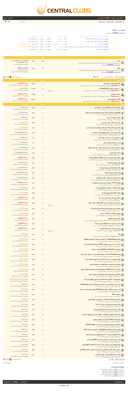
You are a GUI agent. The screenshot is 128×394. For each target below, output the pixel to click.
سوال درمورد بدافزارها (114, 218)
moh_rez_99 (21, 70)
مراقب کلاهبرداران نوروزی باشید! (111, 193)
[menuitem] (114, 18)
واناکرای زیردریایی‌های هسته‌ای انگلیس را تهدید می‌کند (104, 274)
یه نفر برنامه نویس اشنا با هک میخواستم (108, 178)
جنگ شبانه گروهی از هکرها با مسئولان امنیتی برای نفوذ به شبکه (101, 314)
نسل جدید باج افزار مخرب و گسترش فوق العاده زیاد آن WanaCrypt (100, 284)
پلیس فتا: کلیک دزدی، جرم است (110, 122)
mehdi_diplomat (113, 135)
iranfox (23, 88)
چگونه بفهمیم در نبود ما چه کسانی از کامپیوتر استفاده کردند (102, 259)
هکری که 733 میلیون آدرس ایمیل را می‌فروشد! (106, 183)
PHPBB (67, 385)
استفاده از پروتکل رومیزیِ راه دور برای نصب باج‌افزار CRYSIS (103, 324)
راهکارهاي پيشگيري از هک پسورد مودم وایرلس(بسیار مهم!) (103, 112)
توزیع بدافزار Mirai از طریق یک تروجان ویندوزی (106, 319)
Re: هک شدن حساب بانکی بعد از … (19, 61)
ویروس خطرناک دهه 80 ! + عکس (110, 213)
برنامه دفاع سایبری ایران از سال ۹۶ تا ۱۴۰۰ (108, 304)
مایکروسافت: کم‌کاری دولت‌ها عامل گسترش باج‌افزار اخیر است (102, 279)
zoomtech (114, 170)
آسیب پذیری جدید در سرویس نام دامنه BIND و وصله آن (103, 339)
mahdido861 (21, 62)
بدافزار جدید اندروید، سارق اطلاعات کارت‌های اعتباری (105, 264)
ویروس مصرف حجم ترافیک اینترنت (110, 228)
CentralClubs (62, 385)
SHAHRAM (115, 33)
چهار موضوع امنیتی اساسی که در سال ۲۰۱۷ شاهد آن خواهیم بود (101, 344)
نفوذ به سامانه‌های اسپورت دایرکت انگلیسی (107, 354)
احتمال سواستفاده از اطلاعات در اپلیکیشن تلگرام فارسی (104, 299)
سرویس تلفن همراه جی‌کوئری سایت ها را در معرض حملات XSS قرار (100, 349)
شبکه (118, 68)
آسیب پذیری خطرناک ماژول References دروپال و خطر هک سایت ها (100, 289)
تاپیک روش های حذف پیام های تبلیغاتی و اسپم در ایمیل (103, 127)
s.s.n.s (115, 297)
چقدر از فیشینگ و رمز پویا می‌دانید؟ (109, 168)
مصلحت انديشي (115, 94)
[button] (4, 77)
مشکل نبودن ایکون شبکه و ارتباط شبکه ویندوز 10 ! (105, 208)
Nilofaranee (114, 236)
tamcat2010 (114, 180)
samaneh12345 (113, 155)
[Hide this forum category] (4, 57)
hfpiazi (23, 137)
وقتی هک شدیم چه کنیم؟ (112, 173)
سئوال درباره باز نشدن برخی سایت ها (109, 198)
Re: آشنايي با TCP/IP (23, 68)
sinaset (115, 110)
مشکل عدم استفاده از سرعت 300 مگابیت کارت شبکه (104, 203)
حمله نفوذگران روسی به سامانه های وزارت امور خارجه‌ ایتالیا (103, 334)
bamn (115, 200)
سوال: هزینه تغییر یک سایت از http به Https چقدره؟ (104, 158)
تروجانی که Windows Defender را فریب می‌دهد (106, 249)
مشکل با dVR (116, 294)
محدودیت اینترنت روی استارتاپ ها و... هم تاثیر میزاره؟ (104, 148)
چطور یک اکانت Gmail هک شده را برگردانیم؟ (107, 107)
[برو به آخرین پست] (17, 83)
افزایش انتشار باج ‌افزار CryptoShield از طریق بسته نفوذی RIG (102, 329)
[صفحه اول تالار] (64, 10)
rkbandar (22, 112)
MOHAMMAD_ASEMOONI (110, 160)
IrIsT (24, 234)
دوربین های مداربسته (114, 163)
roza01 (115, 145)
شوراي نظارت (109, 33)
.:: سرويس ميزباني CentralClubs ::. (109, 88)
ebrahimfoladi (113, 175)
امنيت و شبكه (119, 30)
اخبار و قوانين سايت (85, 86)
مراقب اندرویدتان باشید (113, 117)
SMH (23, 117)
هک (119, 234)
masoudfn (22, 168)
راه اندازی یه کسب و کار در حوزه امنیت (109, 138)
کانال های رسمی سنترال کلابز (111, 83)
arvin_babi (114, 165)
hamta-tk (114, 140)
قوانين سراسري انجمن (114, 99)
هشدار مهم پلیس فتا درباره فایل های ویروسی (106, 309)
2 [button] (8, 77)
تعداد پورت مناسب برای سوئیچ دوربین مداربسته (106, 133)
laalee (23, 107)
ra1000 (115, 231)
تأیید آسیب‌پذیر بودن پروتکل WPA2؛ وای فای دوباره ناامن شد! (102, 244)
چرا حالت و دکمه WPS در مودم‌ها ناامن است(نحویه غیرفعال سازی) (100, 269)
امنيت (118, 61)
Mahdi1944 (114, 86)
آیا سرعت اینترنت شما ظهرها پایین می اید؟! (107, 223)
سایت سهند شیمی (115, 153)
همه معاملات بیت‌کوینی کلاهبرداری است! (108, 188)
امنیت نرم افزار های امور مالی (111, 143)
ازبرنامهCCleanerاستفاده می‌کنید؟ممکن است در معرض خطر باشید (100, 254)
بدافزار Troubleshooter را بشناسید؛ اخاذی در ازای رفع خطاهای (102, 239)
